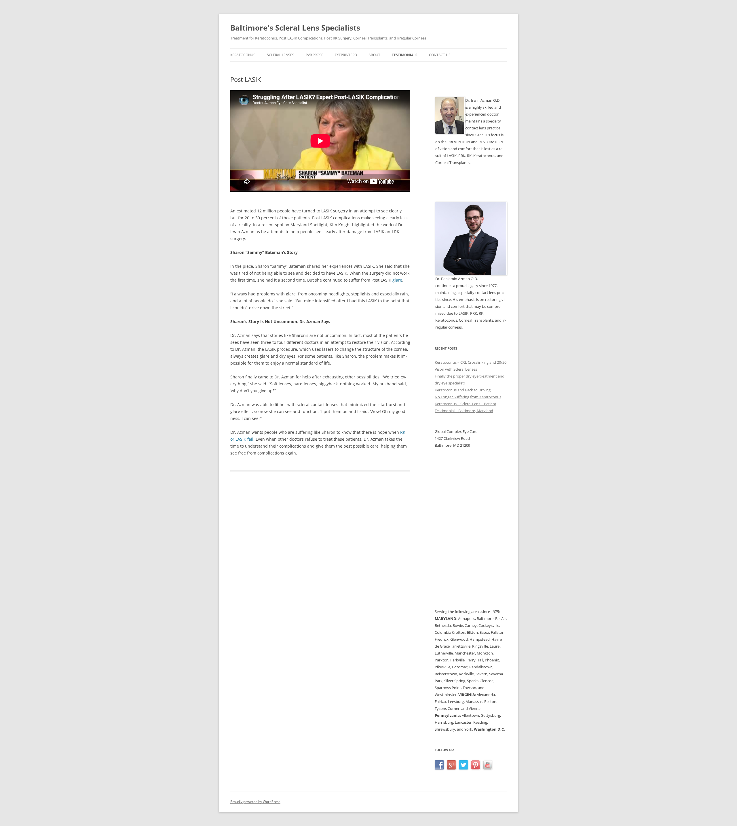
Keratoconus (242, 54)
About (374, 54)
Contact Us (440, 54)
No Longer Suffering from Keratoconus (468, 396)
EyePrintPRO (346, 54)
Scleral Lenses (280, 54)
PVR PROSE (314, 54)
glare (397, 280)
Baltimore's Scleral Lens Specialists (295, 27)
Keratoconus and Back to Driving (463, 390)
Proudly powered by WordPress (255, 801)
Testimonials (404, 54)
